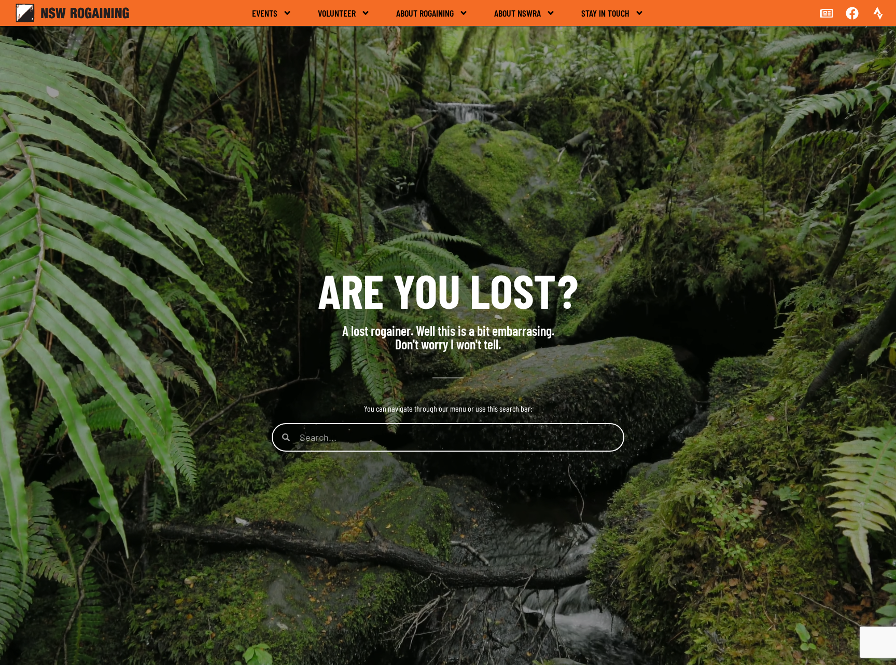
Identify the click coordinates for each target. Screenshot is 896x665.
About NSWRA (517, 13)
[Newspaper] (826, 13)
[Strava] (878, 13)
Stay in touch (605, 13)
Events (264, 13)
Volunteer (337, 13)
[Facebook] (852, 13)
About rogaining (425, 13)
